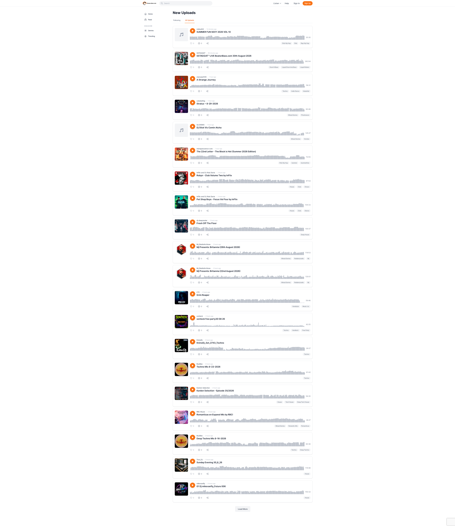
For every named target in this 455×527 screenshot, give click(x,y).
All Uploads (189, 20)
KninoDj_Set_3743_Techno (210, 343)
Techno (285, 91)
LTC (198, 292)
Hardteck (295, 330)
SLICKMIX (200, 125)
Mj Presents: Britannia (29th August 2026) (218, 247)
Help (287, 3)
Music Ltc (306, 306)
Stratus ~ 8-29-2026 (207, 103)
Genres (151, 30)
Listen (276, 3)
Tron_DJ (200, 460)
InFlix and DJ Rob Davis (206, 173)
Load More (243, 509)
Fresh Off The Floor (207, 223)
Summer (294, 163)
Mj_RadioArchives (204, 244)
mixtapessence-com (205, 149)
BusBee (199, 364)
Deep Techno (304, 450)
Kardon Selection (203, 388)
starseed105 (202, 77)
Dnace (307, 187)
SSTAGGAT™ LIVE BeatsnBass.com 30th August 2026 (224, 56)
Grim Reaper (203, 295)
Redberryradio (299, 258)
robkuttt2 (200, 29)
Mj (308, 258)
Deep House (305, 234)
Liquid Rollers (304, 67)
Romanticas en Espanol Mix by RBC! (215, 414)
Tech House (289, 402)
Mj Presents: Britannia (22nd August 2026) (218, 271)
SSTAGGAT (201, 53)
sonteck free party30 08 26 (211, 319)
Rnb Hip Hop (286, 43)
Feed (150, 20)
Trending (151, 36)
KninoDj (199, 340)
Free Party (305, 330)
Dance (307, 211)
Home (150, 14)
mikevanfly (201, 483)
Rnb (295, 43)
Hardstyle (295, 306)
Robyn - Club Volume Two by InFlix (214, 175)
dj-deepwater (202, 220)
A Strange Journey (206, 79)
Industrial (306, 91)
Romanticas (305, 426)
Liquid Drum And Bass (289, 67)
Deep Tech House (303, 402)
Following (176, 20)
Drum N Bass (274, 67)
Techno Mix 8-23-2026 (208, 367)
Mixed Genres (292, 115)
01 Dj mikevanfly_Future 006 (211, 486)
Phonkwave (305, 115)
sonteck (200, 316)
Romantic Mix (293, 426)
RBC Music (201, 412)
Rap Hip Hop (305, 43)
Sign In (297, 3)
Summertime (305, 163)
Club (299, 187)
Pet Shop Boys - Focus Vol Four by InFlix (217, 199)
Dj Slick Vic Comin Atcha (209, 127)
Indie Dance (295, 91)
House (292, 187)
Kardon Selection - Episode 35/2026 (215, 390)
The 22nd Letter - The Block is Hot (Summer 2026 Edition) (226, 151)
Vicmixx (306, 139)
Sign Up (308, 3)
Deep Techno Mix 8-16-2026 (211, 438)
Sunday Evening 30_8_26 (209, 462)
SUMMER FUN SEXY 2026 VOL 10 (214, 32)
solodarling (201, 101)
